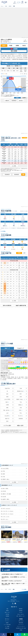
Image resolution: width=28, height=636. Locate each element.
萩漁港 (15, 378)
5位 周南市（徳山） (5, 479)
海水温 (24, 45)
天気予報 (7, 614)
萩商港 (19, 378)
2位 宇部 (3, 471)
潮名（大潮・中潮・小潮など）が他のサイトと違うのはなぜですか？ (13, 584)
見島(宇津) (7, 388)
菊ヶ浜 (16, 377)
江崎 (21, 388)
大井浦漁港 (3, 377)
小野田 (7, 404)
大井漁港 (8, 377)
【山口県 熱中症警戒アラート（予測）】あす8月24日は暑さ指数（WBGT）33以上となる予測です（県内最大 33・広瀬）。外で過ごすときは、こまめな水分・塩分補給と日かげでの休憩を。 (14, 58)
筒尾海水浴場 (11, 374)
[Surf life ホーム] (4, 2)
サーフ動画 (7, 626)
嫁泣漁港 (4, 379)
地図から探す (20, 425)
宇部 (20, 410)
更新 (23, 174)
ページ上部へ (24, 589)
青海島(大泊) (20, 391)
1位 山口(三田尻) (4, 468)
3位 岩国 (3, 473)
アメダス (20, 612)
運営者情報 (21, 622)
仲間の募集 (7, 628)
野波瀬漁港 (10, 378)
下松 (21, 402)
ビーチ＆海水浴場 (7, 624)
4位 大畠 (3, 476)
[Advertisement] (14, 23)
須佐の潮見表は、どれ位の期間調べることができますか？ (13, 577)
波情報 (17, 45)
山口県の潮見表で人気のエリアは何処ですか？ (12, 574)
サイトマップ (20, 624)
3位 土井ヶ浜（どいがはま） (7, 513)
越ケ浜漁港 (21, 377)
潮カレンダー (7, 612)
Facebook (3, 635)
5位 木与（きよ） (5, 519)
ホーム (2, 6)
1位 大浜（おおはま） (6, 508)
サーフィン (7, 620)
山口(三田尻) (7, 399)
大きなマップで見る (5, 370)
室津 (7, 421)
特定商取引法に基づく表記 (21, 628)
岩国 (7, 396)
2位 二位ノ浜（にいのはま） (7, 511)
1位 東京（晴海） (5, 488)
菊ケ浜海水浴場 (4, 374)
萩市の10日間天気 (7, 305)
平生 (21, 413)
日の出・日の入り (20, 614)
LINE (24, 635)
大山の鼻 (7, 415)
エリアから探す (7, 425)
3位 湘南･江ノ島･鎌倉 (6, 493)
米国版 (21, 630)
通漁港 (12, 377)
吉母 (21, 396)
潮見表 (10, 6)
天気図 (10, 45)
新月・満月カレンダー (21, 616)
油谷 (7, 393)
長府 (7, 402)
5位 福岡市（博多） (5, 499)
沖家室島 (21, 418)
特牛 (21, 393)
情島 (7, 407)
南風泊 (19, 404)
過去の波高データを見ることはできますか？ (12, 580)
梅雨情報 (20, 608)
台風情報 (7, 616)
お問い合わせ (20, 620)
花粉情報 (20, 610)
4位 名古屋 (3, 496)
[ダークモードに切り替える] (19, 2)
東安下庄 (7, 418)
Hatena (17, 635)
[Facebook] (15, 603)
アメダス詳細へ (3, 231)
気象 (6, 6)
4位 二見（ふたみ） (5, 516)
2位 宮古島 (3, 491)
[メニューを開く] (25, 2)
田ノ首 (19, 415)
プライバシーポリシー (21, 626)
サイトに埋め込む (24, 137)
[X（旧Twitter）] (12, 603)
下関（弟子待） (6, 410)
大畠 (21, 407)
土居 (7, 413)
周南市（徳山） (20, 399)
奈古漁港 (5, 378)
